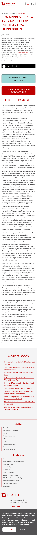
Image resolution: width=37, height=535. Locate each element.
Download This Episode (18, 79)
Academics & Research (10, 430)
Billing (5, 433)
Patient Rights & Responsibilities (13, 461)
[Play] (4, 66)
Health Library (20, 13)
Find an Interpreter (9, 436)
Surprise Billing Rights (10, 483)
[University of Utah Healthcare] (18, 495)
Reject (22, 529)
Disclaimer (6, 470)
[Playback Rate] (33, 66)
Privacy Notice (23, 524)
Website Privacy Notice (10, 475)
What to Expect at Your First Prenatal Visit (18, 388)
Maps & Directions (9, 444)
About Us (6, 428)
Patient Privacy (8, 464)
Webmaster (7, 486)
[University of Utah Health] (8, 4)
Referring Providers (9, 449)
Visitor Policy (7, 467)
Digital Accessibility (9, 472)
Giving (5, 441)
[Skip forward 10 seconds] (13, 66)
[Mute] (16, 66)
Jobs (4, 439)
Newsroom (6, 447)
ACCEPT (9, 529)
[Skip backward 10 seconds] (9, 66)
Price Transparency (9, 459)
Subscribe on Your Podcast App (18, 91)
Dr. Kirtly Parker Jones (22, 52)
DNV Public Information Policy (12, 478)
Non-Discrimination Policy (11, 480)
